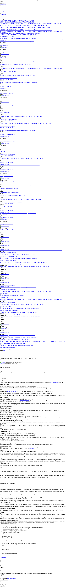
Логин (1, 584)
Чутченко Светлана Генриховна (4, 188)
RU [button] (0, 5)
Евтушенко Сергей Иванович (13, 314)
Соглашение (2, 349)
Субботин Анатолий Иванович (4, 57)
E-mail (1, 575)
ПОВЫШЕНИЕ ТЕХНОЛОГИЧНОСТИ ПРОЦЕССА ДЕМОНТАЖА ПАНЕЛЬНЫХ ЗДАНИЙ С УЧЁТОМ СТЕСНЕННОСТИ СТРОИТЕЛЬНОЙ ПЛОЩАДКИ (21, 28)
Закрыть (2, 586)
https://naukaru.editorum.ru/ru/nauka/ (54, 382)
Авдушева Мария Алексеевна (4, 146)
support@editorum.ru (9, 548)
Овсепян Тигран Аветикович (12, 195)
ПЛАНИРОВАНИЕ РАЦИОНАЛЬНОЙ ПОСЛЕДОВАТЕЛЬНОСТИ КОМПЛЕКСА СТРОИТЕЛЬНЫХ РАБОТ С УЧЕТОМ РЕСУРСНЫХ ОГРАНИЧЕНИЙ (21, 199)
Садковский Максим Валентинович (12, 181)
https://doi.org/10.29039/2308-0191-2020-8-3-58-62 (6, 72)
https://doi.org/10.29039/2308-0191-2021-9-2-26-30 (6, 176)
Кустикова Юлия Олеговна (4, 202)
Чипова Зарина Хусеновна (11, 126)
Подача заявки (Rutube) (3, 557)
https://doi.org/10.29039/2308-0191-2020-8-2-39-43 (6, 217)
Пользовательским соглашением (57, 0)
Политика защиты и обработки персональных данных (11, 349)
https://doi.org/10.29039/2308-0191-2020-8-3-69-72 (6, 79)
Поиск (1, 2)
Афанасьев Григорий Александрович (5, 112)
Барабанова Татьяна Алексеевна (4, 260)
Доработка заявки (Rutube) (3, 558)
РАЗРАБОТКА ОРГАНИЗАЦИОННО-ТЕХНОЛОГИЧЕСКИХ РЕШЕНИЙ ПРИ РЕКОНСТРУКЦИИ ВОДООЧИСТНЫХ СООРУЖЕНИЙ (18, 34)
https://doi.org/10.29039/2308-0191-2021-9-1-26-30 (6, 127)
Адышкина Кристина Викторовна (12, 335)
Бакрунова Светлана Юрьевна (11, 264)
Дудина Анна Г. (10, 306)
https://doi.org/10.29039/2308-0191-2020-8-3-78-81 (6, 93)
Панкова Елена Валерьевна (18, 202)
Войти (4, 586)
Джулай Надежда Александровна (13, 188)
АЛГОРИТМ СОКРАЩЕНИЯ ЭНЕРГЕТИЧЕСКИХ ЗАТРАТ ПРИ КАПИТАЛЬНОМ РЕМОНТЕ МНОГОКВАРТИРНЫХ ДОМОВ (17, 75)
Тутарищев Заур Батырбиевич (20, 64)
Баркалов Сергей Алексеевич (4, 64)
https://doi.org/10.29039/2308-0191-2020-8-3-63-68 (6, 196)
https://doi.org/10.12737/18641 (4, 45)
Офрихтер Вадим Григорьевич (12, 289)
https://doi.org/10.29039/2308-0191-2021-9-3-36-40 (6, 203)
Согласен (2, 1)
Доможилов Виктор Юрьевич (4, 105)
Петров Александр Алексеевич (11, 343)
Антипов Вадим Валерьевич (4, 289)
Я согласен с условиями (4, 578)
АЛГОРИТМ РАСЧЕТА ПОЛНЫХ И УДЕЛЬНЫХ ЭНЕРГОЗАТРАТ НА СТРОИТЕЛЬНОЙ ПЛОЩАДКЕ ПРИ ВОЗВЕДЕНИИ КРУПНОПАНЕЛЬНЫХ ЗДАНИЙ (21, 158)
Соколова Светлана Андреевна (12, 98)
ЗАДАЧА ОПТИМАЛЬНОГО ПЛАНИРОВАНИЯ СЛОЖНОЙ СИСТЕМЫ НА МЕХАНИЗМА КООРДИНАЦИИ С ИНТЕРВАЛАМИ (18, 38)
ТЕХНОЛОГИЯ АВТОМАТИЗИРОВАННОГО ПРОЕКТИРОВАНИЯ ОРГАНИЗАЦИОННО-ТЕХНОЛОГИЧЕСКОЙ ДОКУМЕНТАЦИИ (18, 24)
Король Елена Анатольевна (4, 78)
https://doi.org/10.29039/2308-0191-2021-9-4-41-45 (6, 210)
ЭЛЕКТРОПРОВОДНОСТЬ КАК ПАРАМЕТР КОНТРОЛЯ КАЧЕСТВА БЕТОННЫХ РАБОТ (12, 295)
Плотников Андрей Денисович (11, 229)
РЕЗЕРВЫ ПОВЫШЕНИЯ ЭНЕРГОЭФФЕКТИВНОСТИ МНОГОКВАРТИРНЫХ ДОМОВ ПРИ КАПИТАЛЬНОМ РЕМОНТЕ (17, 345)
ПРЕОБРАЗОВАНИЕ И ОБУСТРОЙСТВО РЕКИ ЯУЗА (7, 37)
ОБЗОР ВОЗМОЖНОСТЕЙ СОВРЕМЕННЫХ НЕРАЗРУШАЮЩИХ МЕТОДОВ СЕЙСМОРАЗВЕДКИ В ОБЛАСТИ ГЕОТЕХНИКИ (18, 29)
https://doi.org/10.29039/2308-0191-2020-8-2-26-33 (6, 155)
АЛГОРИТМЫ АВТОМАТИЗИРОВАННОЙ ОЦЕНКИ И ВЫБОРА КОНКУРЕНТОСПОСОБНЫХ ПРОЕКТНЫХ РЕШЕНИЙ (17, 22)
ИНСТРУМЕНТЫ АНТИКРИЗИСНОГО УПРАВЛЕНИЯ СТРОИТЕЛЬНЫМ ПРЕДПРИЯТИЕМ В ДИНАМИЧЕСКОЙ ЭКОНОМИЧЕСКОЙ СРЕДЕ (20, 33)
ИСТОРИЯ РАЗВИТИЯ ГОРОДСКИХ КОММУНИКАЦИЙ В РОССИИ (9, 36)
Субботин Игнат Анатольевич (22, 57)
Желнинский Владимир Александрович (13, 310)
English (3, 7)
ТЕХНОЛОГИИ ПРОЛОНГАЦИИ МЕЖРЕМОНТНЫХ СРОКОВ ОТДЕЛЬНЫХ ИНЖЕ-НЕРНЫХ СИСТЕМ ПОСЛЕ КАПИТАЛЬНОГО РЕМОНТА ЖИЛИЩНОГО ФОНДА (23, 25)
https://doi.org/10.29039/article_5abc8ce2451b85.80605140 (7, 134)
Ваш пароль (1, 576)
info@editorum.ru (45, 430)
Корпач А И (1, 50)
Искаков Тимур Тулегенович (4, 293)
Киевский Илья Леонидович (4, 154)
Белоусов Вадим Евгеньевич (12, 64)
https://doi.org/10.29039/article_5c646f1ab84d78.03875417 (7, 141)
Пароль (1, 585)
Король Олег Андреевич (28, 64)
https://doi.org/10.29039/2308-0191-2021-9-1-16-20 (6, 169)
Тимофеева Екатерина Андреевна (12, 78)
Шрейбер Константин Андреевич (20, 195)
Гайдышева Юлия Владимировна (12, 119)
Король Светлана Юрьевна (11, 202)
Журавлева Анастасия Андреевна (11, 71)
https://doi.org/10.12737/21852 (4, 52)
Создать (4, 350)
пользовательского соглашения (11, 578)
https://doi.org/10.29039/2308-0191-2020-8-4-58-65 (6, 162)
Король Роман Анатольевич (12, 105)
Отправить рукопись (3, 4)
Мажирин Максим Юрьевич (19, 264)
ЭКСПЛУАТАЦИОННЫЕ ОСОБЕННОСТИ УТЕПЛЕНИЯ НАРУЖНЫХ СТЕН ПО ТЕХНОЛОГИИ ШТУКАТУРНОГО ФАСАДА (17, 270)
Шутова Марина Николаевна (4, 98)
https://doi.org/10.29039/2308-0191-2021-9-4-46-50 (6, 224)
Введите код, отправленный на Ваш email (5, 579)
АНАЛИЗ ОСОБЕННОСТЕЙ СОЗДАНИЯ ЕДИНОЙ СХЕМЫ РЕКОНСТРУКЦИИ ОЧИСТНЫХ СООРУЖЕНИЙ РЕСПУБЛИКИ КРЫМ (18, 35)
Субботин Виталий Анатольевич (13, 57)
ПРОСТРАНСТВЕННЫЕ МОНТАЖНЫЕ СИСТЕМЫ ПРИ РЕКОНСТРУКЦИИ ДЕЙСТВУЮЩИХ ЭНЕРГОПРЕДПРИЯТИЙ (17, 20)
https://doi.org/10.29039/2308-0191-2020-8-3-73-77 (6, 86)
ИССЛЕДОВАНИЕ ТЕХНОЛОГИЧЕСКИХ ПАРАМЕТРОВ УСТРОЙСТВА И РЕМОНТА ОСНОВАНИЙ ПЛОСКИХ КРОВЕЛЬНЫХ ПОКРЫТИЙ (20, 316)
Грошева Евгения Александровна (21, 335)
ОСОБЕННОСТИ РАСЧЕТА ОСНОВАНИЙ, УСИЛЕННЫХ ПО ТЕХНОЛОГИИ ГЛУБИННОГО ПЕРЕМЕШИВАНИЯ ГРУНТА (17, 21)
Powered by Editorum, (24, 349)
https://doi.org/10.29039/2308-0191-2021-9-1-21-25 (6, 120)
